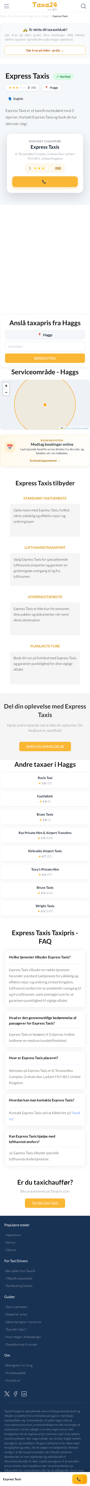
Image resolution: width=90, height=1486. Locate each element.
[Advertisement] (45, 262)
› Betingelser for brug (18, 1365)
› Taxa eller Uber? (15, 1329)
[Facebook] (15, 1393)
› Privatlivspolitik (15, 1373)
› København (12, 1235)
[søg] (83, 6)
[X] (7, 1393)
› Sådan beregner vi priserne (22, 1322)
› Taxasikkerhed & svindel (20, 1344)
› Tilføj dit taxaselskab (18, 1278)
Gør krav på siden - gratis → (45, 50)
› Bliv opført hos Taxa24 (19, 1271)
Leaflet (66, 428)
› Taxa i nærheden (15, 1307)
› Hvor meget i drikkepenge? (22, 1337)
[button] (6, 385)
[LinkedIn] (24, 1393)
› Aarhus (10, 1242)
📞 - (45, 182)
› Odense (10, 1250)
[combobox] (45, 346)
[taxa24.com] (45, 6)
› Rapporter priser (16, 1314)
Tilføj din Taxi (45, 1203)
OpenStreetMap (81, 428)
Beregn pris (45, 358)
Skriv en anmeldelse (45, 746)
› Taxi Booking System (18, 1286)
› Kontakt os (12, 1380)
